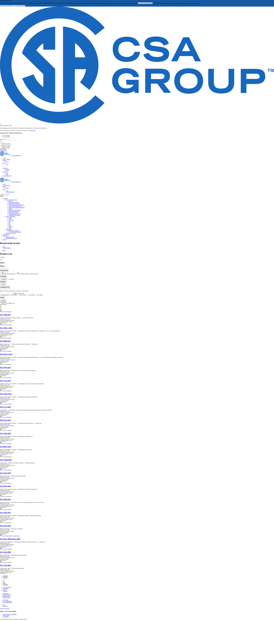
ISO (9, 224)
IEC (9, 223)
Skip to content (3, 150)
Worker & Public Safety (14, 211)
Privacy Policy (6, 615)
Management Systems (13, 212)
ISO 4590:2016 (5, 499)
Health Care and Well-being (15, 210)
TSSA (10, 228)
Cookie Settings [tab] (6, 135)
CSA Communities (7, 601)
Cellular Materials (7, 248)
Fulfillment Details (7, 595)
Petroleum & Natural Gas (14, 203)
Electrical (11, 201)
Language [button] (5, 168)
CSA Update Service (7, 602)
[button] (137, 311)
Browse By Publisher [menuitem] (10, 216)
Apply (15, 293)
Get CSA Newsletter (4, 608)
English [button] (4, 160)
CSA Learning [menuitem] (6, 234)
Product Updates (6, 597)
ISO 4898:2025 (5, 341)
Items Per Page (3, 304)
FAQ (4, 605)
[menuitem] (141, 201)
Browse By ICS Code (11, 233)
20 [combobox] (0, 305)
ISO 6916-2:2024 (6, 354)
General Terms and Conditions (10, 614)
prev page (5, 576)
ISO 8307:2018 (5, 486)
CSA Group (11, 220)
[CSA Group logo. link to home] (137, 123)
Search (1, 139)
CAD (7, 164)
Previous (5, 577)
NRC (10, 225)
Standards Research (10, 237)
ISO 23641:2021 (6, 394)
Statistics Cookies (6, 146)
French (7, 161)
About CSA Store (7, 587)
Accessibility (6, 616)
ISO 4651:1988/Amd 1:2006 (10, 539)
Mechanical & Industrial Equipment (17, 207)
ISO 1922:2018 (5, 473)
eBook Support (6, 596)
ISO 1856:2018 (5, 433)
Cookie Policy (32, 130)
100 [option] (1, 309)
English (7, 169)
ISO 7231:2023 (5, 381)
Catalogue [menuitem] (5, 198)
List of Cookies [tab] (6, 136)
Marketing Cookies (6, 148)
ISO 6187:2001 (5, 526)
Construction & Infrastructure (15, 206)
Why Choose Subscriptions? (15, 232)
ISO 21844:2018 (6, 460)
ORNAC (11, 226)
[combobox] (6, 194)
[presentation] (0, 124)
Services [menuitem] (5, 239)
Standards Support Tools (11, 238)
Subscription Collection (14, 230)
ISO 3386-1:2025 (6, 328)
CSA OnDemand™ (7, 175)
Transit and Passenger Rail (14, 214)
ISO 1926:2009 (5, 552)
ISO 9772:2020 (5, 407)
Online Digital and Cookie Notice (192, 3)
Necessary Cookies (6, 143)
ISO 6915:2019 (5, 420)
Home (4, 246)
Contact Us (5, 606)
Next (4, 583)
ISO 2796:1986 (5, 565)
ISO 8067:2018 (5, 447)
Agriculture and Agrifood (14, 215)
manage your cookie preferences (145, 3)
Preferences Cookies (6, 145)
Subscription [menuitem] (8, 229)
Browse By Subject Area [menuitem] (11, 199)
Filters (2, 266)
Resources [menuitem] (5, 235)
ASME (10, 217)
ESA (10, 221)
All (2, 142)
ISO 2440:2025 (5, 315)
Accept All (114, 3)
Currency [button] (5, 172)
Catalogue (5, 591)
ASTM (10, 219)
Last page (5, 584)
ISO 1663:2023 (5, 367)
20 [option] (0, 307)
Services (5, 590)
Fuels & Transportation (14, 202)
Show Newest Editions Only (8, 303)
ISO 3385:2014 (5, 513)
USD (4, 163)
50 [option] (0, 308)
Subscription (5, 588)
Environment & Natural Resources (16, 205)
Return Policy (6, 593)
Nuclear (10, 208)
